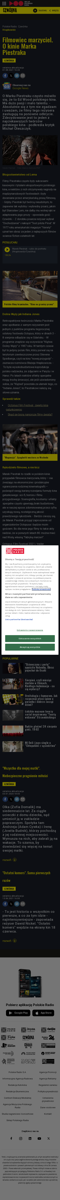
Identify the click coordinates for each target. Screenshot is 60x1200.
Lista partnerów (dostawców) (19, 619)
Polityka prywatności (41, 589)
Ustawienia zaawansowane (30, 630)
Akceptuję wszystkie (30, 647)
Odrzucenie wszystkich (30, 638)
